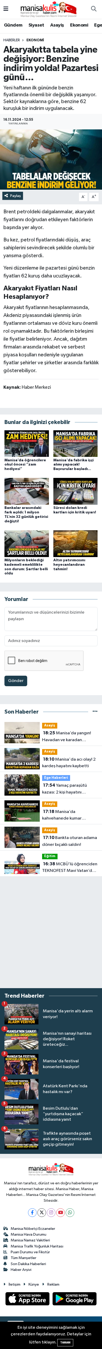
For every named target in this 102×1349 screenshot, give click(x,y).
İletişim (14, 1284)
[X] (41, 1212)
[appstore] (28, 1299)
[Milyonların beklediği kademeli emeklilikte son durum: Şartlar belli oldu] (26, 543)
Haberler (11, 40)
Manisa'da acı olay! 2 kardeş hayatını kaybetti (69, 763)
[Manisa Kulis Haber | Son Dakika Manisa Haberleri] (48, 9)
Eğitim (49, 856)
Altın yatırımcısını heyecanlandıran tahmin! (69, 564)
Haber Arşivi (21, 1270)
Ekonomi (79, 25)
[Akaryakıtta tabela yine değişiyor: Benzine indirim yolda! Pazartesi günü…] (51, 159)
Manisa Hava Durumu (28, 1234)
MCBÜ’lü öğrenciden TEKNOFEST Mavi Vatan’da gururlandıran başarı (69, 868)
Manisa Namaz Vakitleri (30, 1240)
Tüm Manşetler (23, 1258)
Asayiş (57, 25)
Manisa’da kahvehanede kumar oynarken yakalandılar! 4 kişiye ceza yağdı (65, 815)
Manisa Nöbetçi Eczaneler (33, 1229)
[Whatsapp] (70, 1212)
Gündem (13, 25)
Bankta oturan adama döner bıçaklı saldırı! (69, 841)
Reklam (53, 1284)
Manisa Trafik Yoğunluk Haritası (37, 1246)
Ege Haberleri (56, 778)
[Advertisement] (51, 932)
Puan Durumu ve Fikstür (30, 1252)
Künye (34, 1284)
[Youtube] (60, 1212)
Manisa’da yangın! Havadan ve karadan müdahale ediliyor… (66, 737)
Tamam (65, 1342)
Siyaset (36, 25)
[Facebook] (32, 1212)
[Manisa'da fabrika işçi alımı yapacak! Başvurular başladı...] (75, 443)
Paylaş (15, 196)
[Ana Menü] (5, 9)
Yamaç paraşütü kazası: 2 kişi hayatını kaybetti (64, 789)
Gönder (16, 681)
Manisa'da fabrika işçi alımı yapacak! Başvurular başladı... (73, 464)
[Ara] (94, 9)
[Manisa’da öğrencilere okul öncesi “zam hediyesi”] (26, 443)
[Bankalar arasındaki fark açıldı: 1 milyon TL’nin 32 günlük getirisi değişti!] (26, 491)
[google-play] (75, 1299)
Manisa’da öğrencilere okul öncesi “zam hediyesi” (25, 464)
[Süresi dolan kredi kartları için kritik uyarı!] (75, 491)
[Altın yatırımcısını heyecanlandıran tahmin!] (75, 543)
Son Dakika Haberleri (28, 1264)
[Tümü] (95, 712)
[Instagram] (51, 1212)
